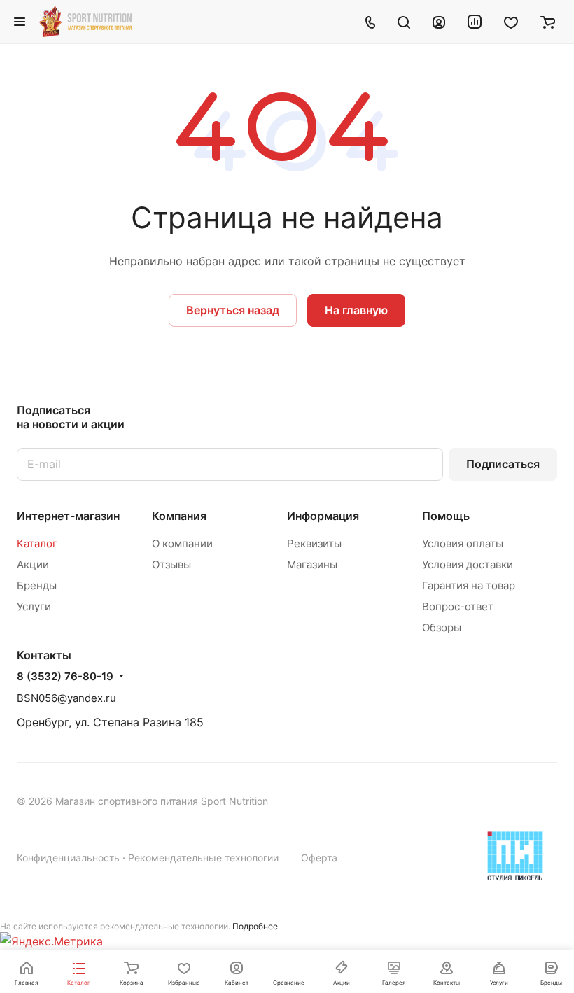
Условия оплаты (462, 543)
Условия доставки (467, 564)
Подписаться (503, 464)
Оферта (319, 858)
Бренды (37, 585)
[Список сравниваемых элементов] (475, 22)
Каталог (37, 543)
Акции (33, 564)
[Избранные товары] (511, 22)
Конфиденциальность (68, 858)
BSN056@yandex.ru (66, 698)
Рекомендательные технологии (203, 858)
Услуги (34, 606)
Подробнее (255, 926)
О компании (182, 543)
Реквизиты (314, 543)
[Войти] (439, 22)
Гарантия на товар (468, 585)
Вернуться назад (232, 310)
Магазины (312, 564)
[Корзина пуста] (547, 22)
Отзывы (171, 564)
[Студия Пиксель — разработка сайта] (515, 856)
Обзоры (441, 627)
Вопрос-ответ (457, 606)
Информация (323, 516)
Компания (179, 516)
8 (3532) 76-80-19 (65, 676)
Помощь (446, 516)
